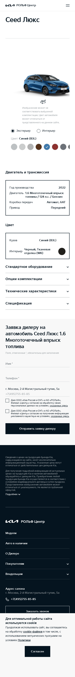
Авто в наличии (16, 543)
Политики (24, 640)
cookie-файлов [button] (32, 631)
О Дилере (12, 553)
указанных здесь (59, 405)
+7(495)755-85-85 (17, 394)
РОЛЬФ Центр (26, 5)
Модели (11, 533)
